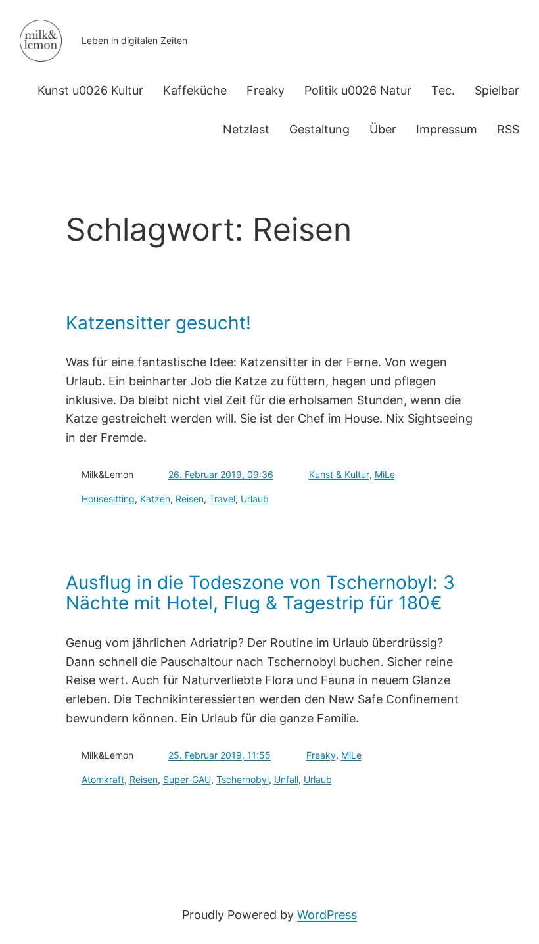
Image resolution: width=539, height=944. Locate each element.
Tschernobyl (242, 779)
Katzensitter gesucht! (158, 323)
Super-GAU (187, 779)
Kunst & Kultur (339, 474)
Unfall (286, 779)
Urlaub (255, 498)
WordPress (327, 915)
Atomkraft (103, 779)
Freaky (321, 755)
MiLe (385, 474)
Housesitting (108, 498)
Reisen (190, 498)
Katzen (155, 498)
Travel (222, 498)
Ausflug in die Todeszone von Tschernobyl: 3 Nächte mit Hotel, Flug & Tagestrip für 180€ (260, 593)
